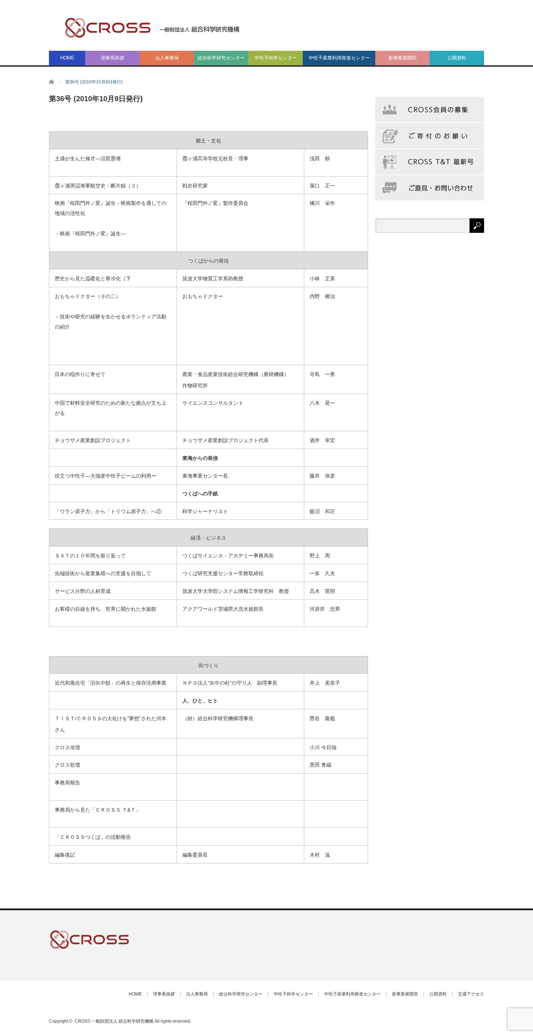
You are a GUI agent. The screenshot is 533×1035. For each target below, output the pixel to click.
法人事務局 (167, 58)
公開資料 (456, 58)
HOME (67, 58)
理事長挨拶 (112, 58)
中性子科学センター (276, 58)
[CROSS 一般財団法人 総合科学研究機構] (152, 27)
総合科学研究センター (221, 58)
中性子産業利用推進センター (339, 58)
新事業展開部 (402, 58)
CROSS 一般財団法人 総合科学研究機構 (114, 1021)
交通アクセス (471, 994)
